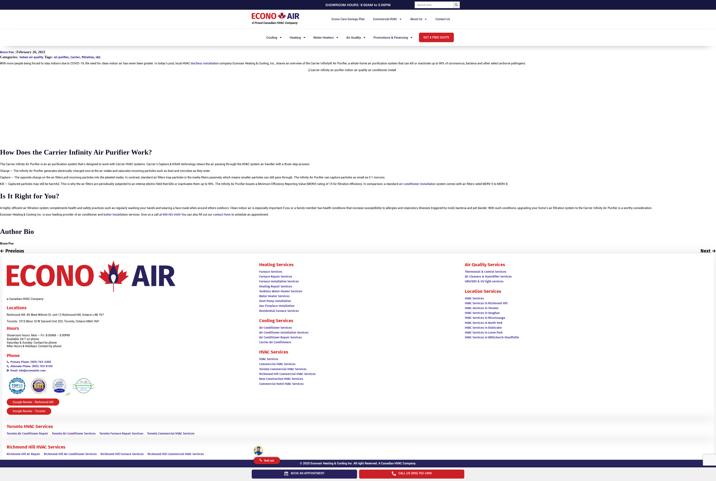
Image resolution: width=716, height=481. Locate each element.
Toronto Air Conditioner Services (74, 433)
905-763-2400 (171, 214)
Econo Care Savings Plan (348, 19)
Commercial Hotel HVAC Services (281, 384)
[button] (436, 37)
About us (416, 19)
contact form (222, 214)
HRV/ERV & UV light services (484, 281)
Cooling (271, 37)
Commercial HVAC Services (277, 364)
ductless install (201, 63)
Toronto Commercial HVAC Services (170, 433)
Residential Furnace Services (279, 311)
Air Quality (353, 37)
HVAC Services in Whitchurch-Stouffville (492, 337)
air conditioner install (414, 184)
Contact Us (442, 19)
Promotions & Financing (390, 37)
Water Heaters (323, 37)
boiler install (112, 214)
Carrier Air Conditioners (275, 342)
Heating (295, 37)
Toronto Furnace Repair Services (121, 433)
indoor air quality (31, 57)
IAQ (98, 57)
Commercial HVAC (385, 19)
